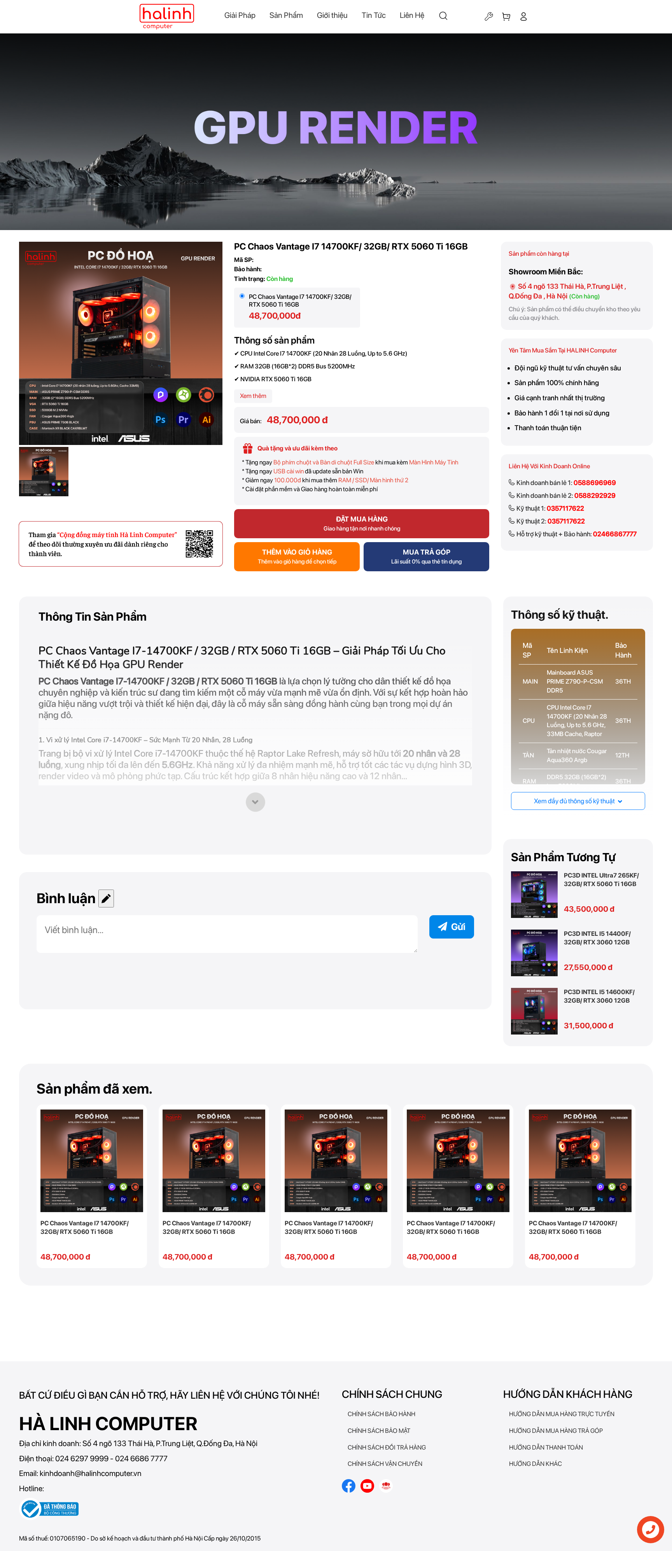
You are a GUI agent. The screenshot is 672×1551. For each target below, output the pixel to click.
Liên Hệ (412, 15)
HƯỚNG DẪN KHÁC (535, 1463)
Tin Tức (374, 15)
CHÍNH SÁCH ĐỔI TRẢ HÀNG (387, 1447)
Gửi (458, 926)
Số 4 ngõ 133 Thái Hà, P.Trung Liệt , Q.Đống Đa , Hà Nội (567, 291)
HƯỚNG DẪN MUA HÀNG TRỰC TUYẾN (561, 1414)
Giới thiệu (332, 15)
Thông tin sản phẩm (92, 616)
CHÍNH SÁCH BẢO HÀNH (381, 1414)
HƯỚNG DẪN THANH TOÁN (546, 1447)
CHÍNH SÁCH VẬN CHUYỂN (385, 1463)
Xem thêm (253, 396)
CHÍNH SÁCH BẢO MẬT (379, 1430)
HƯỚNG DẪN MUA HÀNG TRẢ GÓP (556, 1430)
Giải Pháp (240, 15)
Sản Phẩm (286, 15)
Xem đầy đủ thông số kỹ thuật (575, 801)
